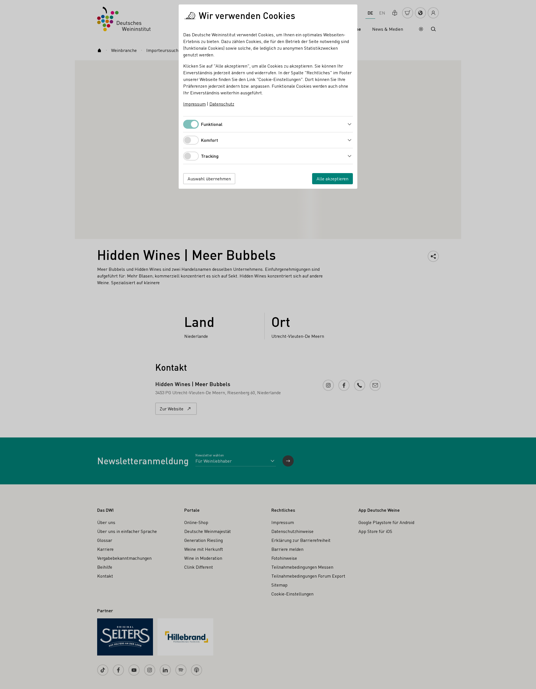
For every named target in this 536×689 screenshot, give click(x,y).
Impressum (194, 104)
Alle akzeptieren (332, 178)
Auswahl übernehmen (209, 178)
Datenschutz (221, 104)
